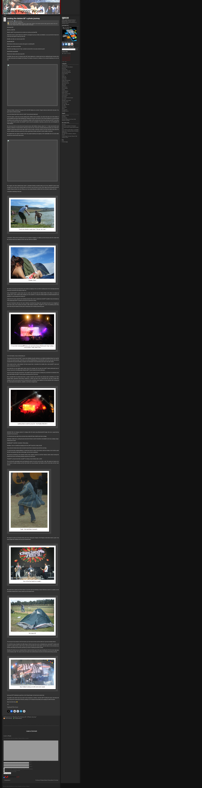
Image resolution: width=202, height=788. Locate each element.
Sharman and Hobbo (66, 120)
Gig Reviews (15, 22)
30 (68, 60)
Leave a (19, 21)
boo (16, 23)
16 (68, 57)
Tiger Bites (64, 105)
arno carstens (13, 23)
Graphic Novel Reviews (66, 80)
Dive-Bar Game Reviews (66, 72)
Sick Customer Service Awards (67, 97)
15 (67, 57)
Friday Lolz (64, 76)
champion (33, 23)
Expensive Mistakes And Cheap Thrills (69, 119)
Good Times (21, 22)
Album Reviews (64, 65)
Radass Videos (64, 92)
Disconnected (64, 117)
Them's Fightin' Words (23, 11)
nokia (11, 24)
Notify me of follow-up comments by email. (12, 770)
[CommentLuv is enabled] (12, 777)
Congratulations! (7, 780)
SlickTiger (11, 21)
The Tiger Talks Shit (65, 104)
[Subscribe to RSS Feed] (72, 45)
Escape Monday (65, 73)
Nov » (66, 61)
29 (67, 60)
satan (20, 24)
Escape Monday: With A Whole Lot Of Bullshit (70, 129)
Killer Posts (64, 84)
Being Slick (64, 68)
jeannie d (51, 23)
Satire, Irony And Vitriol (66, 93)
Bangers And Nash (65, 115)
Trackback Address (18, 718)
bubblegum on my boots (22, 23)
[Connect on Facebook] (63, 45)
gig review (48, 23)
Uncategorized (64, 109)
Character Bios (64, 69)
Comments (65, 141)
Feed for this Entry (8, 718)
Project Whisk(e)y (65, 91)
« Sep (63, 61)
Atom (63, 140)
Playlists (63, 89)
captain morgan (28, 23)
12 (63, 57)
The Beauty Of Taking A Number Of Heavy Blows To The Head (46, 780)
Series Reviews (64, 95)
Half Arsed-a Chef (65, 81)
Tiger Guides (64, 107)
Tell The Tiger (64, 103)
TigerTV (63, 108)
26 (63, 60)
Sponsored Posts (65, 101)
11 (62, 57)
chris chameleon (38, 23)
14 (66, 57)
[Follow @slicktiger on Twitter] (66, 45)
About (5, 15)
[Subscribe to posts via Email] (69, 45)
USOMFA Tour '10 (65, 111)
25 (62, 60)
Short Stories (64, 96)
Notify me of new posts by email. (10, 771)
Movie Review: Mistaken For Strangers (69, 125)
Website (30, 766)
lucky (55, 23)
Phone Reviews (65, 88)
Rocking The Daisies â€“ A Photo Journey (23, 18)
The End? (64, 124)
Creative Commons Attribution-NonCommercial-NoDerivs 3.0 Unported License (69, 22)
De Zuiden (64, 116)
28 (66, 60)
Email (30, 764)
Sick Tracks (64, 99)
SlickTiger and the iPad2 (66, 100)
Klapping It (64, 85)
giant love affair (43, 23)
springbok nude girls (24, 24)
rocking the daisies (16, 24)
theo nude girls (30, 24)
